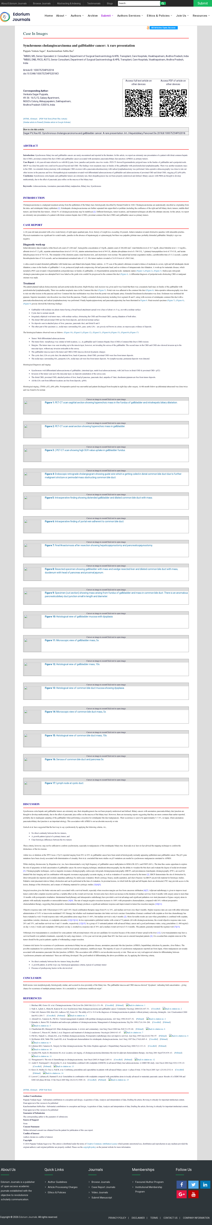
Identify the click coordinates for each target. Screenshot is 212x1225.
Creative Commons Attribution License (102, 1143)
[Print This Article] (59, 118)
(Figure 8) (180, 300)
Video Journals (100, 1192)
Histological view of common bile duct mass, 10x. (76, 735)
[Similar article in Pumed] (33, 122)
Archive (93, 15)
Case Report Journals (103, 1187)
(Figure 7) (171, 300)
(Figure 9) (27, 303)
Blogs (110, 3)
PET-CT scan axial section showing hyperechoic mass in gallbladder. (85, 426)
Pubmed (119, 1005)
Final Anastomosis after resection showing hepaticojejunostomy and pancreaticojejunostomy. (99, 545)
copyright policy (89, 1147)
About (60, 15)
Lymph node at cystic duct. (64, 783)
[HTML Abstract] (30, 118)
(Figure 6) (150, 290)
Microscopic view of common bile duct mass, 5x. (75, 711)
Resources (200, 15)
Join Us (181, 15)
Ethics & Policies (158, 15)
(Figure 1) (140, 270)
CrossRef (109, 1005)
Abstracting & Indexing (69, 3)
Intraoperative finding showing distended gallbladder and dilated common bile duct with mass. (99, 497)
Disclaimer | (139, 1218)
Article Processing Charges (63, 1187)
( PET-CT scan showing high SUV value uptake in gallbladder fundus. (85, 450)
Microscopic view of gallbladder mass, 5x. (72, 640)
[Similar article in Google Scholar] (57, 122)
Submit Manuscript (102, 1197)
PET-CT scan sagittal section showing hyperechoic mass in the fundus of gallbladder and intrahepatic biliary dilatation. (111, 402)
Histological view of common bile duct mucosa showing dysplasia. (85, 688)
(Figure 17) (134, 332)
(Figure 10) (68, 332)
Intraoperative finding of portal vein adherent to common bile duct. (84, 521)
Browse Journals (42, 3)
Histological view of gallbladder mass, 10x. (72, 664)
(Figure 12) (87, 332)
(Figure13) (96, 332)
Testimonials (94, 3)
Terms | (155, 1218)
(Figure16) (124, 332)
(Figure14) (106, 332)
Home (49, 15)
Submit (203, 3)
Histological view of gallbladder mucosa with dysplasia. (79, 616)
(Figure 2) (149, 270)
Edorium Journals (28, 1217)
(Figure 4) (124, 274)
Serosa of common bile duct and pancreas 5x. (74, 759)
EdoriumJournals (21, 16)
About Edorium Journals (14, 3)
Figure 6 (143, 300)
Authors (76, 15)
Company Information (196, 1218)
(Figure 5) (102, 290)
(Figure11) (77, 332)
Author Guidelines (57, 1181)
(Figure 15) (115, 332)
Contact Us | (171, 1218)
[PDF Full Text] (45, 118)
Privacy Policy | (118, 1218)
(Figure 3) (157, 270)
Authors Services (129, 15)
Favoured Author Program (149, 1181)
